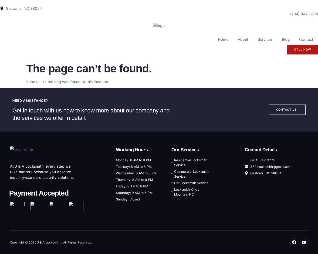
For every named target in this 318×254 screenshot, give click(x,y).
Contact (306, 39)
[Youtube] (304, 242)
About (243, 39)
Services (265, 39)
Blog (286, 39)
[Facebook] (294, 242)
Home (223, 39)
